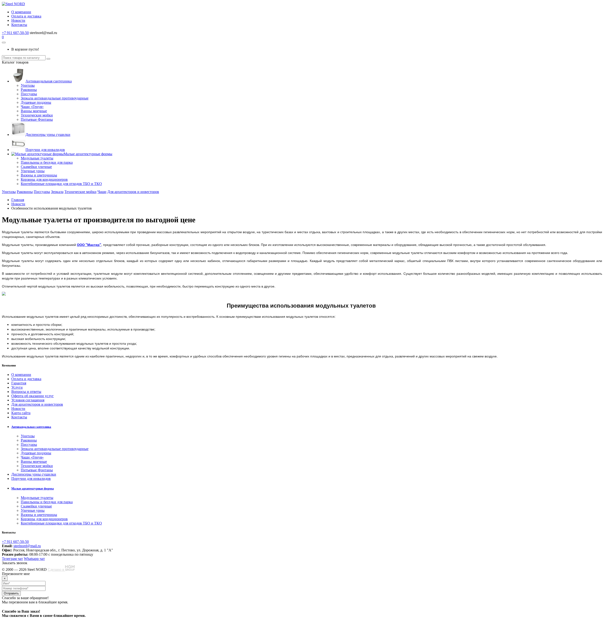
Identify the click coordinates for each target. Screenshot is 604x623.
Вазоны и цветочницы (39, 175)
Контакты (19, 25)
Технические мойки (37, 115)
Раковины (29, 90)
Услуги (17, 387)
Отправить (11, 593)
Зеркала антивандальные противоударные (54, 98)
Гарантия (18, 383)
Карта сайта (20, 413)
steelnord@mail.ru (27, 546)
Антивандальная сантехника (48, 81)
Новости (18, 20)
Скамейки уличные (36, 167)
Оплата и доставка (26, 16)
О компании (21, 12)
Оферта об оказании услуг (32, 396)
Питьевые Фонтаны (37, 119)
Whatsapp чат (34, 559)
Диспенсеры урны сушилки (47, 135)
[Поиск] (48, 59)
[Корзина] (4, 42)
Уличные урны (33, 171)
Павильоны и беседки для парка (47, 162)
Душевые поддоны (36, 102)
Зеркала (57, 192)
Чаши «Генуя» (32, 107)
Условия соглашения (27, 400)
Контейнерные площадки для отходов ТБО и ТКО (61, 184)
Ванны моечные (34, 111)
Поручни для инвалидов (45, 150)
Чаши (101, 192)
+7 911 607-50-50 (15, 33)
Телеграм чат (12, 559)
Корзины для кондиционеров (44, 179)
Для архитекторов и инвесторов (133, 192)
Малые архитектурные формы (88, 154)
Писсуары (29, 94)
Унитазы (28, 85)
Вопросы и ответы (26, 392)
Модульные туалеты (37, 158)
